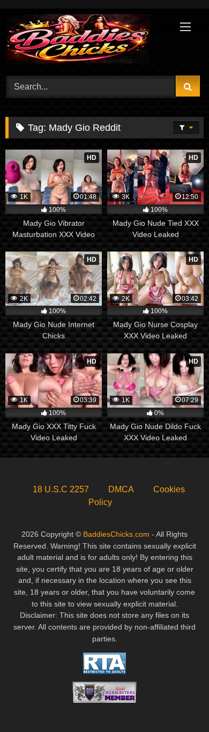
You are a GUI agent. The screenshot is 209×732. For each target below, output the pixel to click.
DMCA (121, 489)
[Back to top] (176, 700)
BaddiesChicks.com (116, 534)
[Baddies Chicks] (85, 40)
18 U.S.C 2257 (61, 489)
